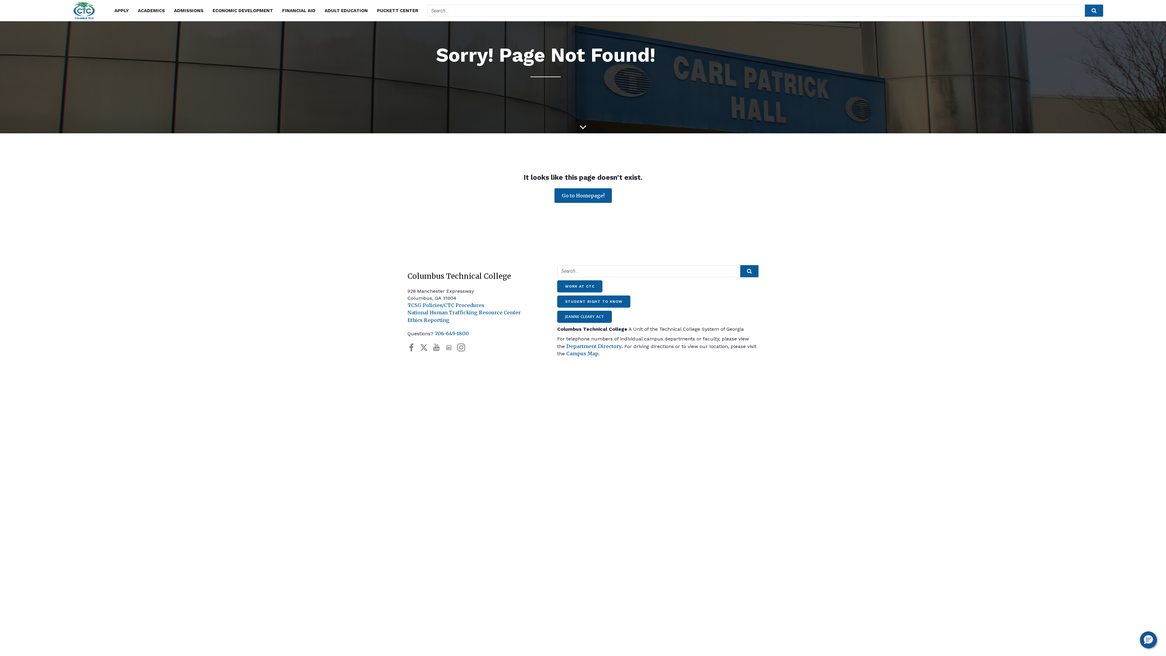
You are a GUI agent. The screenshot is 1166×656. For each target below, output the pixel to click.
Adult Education (346, 10)
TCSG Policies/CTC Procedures (445, 305)
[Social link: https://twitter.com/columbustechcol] (426, 347)
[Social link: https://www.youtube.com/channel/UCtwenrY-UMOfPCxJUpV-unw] (438, 347)
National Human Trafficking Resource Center (464, 312)
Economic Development (243, 10)
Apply (121, 10)
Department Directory (594, 346)
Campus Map (582, 353)
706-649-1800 (452, 333)
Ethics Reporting (428, 320)
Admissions (188, 10)
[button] (1148, 639)
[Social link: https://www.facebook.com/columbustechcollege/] (413, 347)
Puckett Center (397, 10)
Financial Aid (298, 10)
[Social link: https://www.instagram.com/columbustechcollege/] (463, 347)
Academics (151, 10)
